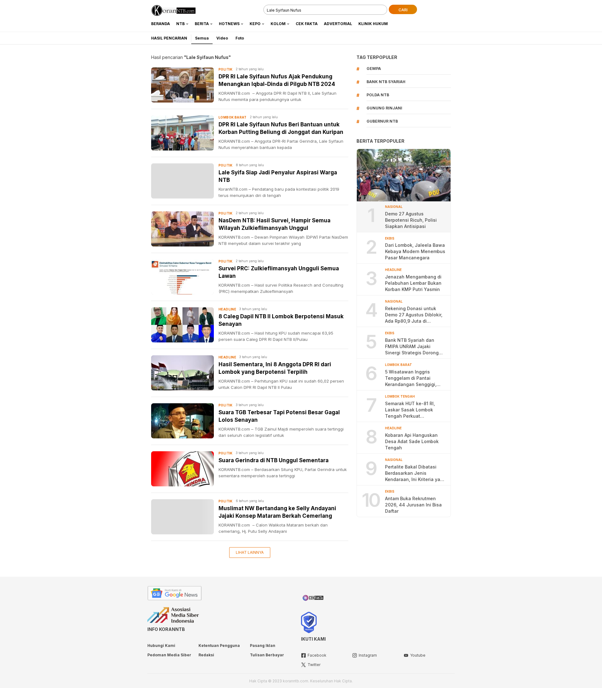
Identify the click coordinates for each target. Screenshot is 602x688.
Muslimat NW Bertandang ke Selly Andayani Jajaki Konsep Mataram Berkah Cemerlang (277, 512)
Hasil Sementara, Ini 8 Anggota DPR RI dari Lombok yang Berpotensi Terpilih (275, 368)
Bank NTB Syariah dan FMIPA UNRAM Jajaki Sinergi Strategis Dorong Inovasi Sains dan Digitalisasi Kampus (412, 346)
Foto (239, 38)
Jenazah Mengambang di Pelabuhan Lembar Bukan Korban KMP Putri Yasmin (413, 283)
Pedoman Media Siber (169, 655)
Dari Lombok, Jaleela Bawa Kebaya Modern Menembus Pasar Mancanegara (415, 251)
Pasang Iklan (262, 645)
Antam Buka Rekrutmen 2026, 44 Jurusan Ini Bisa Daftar (413, 505)
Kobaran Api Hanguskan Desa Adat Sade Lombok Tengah (412, 441)
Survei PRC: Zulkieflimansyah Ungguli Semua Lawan (279, 272)
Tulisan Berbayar (267, 655)
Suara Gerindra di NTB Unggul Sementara (274, 460)
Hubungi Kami (161, 645)
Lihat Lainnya (250, 552)
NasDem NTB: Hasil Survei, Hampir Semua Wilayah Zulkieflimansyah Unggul (274, 224)
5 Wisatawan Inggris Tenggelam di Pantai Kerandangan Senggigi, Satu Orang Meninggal (410, 378)
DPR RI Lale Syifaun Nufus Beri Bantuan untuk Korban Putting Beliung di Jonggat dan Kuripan (281, 128)
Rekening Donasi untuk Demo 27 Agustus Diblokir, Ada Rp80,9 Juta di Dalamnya (413, 315)
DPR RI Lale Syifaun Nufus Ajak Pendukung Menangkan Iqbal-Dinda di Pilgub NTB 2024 (277, 80)
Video (222, 38)
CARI (403, 10)
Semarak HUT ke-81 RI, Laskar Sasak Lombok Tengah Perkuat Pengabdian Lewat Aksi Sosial (411, 410)
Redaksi (206, 655)
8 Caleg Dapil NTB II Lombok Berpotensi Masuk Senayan (281, 320)
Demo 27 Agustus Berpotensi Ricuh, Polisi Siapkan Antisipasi (411, 220)
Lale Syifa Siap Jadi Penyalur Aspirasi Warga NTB (278, 176)
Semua (202, 38)
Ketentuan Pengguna (219, 645)
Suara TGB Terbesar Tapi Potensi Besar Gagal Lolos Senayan (279, 416)
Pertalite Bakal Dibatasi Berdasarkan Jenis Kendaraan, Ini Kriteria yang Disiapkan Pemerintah (415, 473)
